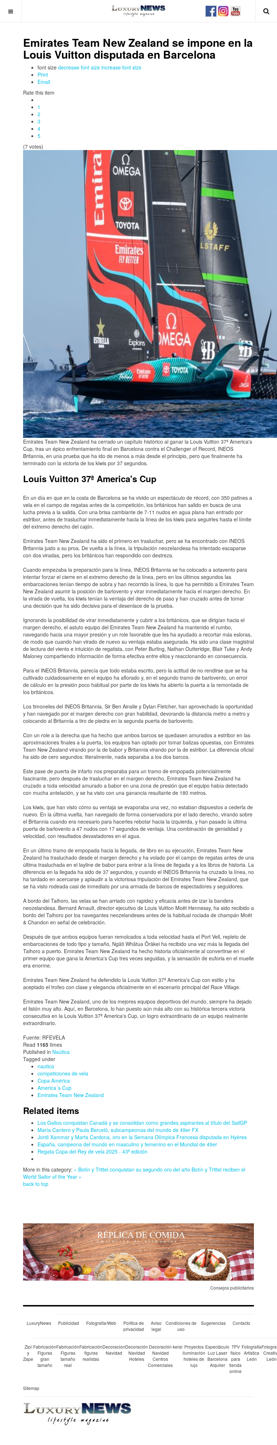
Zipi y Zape (28, 1353)
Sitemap (31, 1388)
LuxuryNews (39, 1323)
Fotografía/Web (101, 1323)
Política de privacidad (133, 1326)
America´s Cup (54, 1087)
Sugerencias (213, 1323)
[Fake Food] (138, 1251)
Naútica (61, 1051)
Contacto (241, 1323)
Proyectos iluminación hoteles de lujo (194, 1356)
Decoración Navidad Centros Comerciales (160, 1356)
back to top (35, 1183)
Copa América (54, 1080)
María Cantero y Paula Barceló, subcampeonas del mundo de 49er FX (118, 1129)
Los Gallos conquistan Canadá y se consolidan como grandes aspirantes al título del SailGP (142, 1122)
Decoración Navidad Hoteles (136, 1353)
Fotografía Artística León (251, 1353)
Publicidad (68, 1323)
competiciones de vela (63, 1073)
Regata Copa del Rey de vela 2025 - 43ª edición (93, 1151)
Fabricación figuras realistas (90, 1353)
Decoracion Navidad (113, 1350)
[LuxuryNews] (138, 11)
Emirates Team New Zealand (71, 1095)
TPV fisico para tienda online (235, 1359)
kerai (178, 1347)
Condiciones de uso (181, 1326)
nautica (46, 1066)
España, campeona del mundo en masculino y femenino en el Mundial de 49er (127, 1144)
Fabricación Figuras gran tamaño (44, 1356)
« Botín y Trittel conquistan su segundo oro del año (132, 1169)
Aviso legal (156, 1326)
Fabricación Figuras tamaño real (67, 1356)
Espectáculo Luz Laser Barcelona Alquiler (217, 1356)
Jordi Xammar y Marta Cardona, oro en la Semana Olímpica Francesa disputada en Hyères (142, 1137)
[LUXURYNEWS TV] (235, 10)
